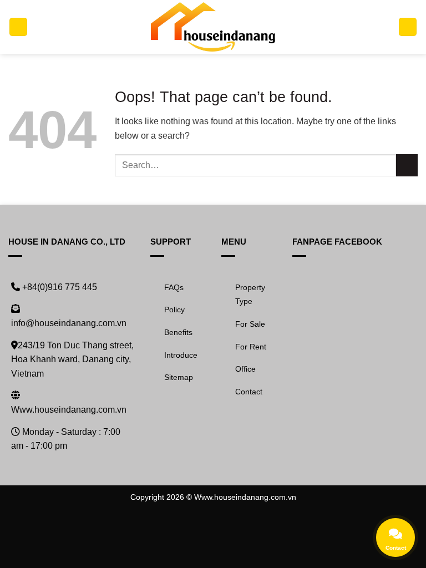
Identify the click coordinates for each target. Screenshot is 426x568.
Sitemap (178, 377)
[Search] (408, 27)
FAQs (174, 287)
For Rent (250, 346)
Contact (248, 391)
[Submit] (407, 165)
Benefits (178, 332)
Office (245, 368)
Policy (174, 309)
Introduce (180, 355)
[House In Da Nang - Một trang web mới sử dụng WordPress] (213, 27)
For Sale (250, 324)
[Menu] (18, 27)
